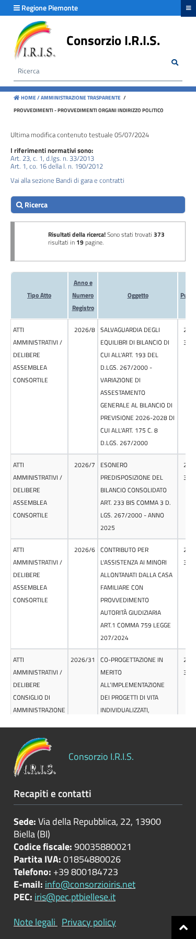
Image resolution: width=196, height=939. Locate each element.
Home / (30, 98)
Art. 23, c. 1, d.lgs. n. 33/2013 (52, 158)
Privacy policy (89, 922)
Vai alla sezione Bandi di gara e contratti (67, 180)
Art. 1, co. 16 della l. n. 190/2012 (56, 166)
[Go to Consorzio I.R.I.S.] (35, 40)
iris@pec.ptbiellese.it (75, 897)
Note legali (34, 922)
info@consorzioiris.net (90, 884)
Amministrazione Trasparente (80, 98)
